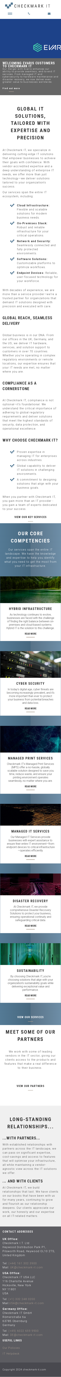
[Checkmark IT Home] (30, 5)
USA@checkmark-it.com (26, 1303)
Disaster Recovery (30, 901)
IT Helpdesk (11, 1353)
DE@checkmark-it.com (26, 1335)
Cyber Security (30, 683)
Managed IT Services (30, 831)
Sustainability (30, 971)
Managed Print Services (30, 758)
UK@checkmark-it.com (26, 1267)
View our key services (30, 517)
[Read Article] (30, 589)
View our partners (30, 1086)
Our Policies (11, 1347)
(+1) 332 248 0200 (21, 1299)
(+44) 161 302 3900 (22, 1263)
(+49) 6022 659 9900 (23, 1330)
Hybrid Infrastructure (30, 609)
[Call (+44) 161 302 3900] (30, 13)
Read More (30, 633)
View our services (30, 1017)
